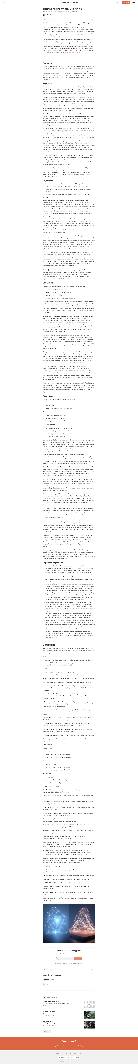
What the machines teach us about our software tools (56, 1003)
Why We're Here (48, 1022)
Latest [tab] (48, 997)
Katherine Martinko (49, 1012)
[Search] (117, 2)
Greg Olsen (48, 14)
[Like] (44, 19)
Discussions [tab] (54, 997)
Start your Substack (65, 1057)
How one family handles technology (52, 1013)
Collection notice (78, 1053)
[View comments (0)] (47, 19)
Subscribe (126, 2)
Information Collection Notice (68, 963)
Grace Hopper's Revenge (51, 1001)
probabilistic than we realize (72, 53)
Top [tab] (44, 997)
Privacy (67, 1053)
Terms (71, 1053)
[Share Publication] (120, 2)
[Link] (41, 63)
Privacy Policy (80, 963)
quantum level (79, 44)
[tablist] (49, 979)
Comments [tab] (46, 979)
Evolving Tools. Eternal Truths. (50, 1023)
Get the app (76, 1057)
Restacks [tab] (52, 979)
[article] (69, 1004)
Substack (62, 1061)
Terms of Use (76, 962)
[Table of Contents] (2, 532)
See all (46, 1031)
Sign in (133, 2)
